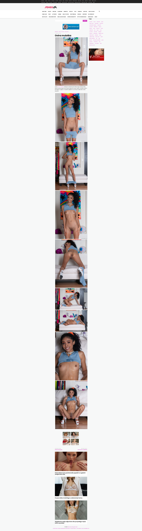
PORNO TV (75, 528)
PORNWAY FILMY (81, 528)
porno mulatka (60, 86)
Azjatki (46, 0)
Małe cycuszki (94, 0)
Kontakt (75, 526)
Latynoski (86, 0)
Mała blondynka (58, 449)
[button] (99, 11)
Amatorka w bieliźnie (82, 449)
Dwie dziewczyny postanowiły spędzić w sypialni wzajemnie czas (70, 473)
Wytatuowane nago (84, 2)
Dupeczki (70, 0)
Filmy (83, 0)
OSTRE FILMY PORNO (56, 528)
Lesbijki (90, 0)
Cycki (63, 0)
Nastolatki (59, 2)
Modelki (47, 2)
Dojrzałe (66, 0)
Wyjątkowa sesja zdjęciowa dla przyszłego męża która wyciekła (70, 522)
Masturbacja (43, 2)
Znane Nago (90, 2)
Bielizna (49, 0)
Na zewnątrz (55, 2)
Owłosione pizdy (64, 2)
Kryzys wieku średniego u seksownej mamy (68, 498)
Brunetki (57, 0)
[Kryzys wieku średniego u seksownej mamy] (71, 486)
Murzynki (50, 2)
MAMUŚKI (63, 528)
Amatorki (42, 0)
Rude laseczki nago (71, 2)
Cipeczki (60, 0)
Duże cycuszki (75, 0)
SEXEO (94, 2)
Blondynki (53, 0)
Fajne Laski (79, 0)
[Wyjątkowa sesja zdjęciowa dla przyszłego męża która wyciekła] (71, 510)
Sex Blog (72, 526)
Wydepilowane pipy (78, 2)
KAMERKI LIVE (87, 528)
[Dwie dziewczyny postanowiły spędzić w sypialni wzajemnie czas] (71, 461)
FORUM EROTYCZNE (68, 528)
